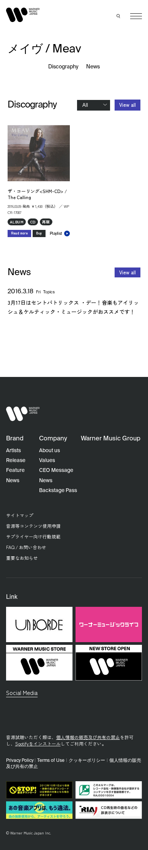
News (93, 67)
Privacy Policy (19, 760)
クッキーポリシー (87, 760)
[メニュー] (136, 16)
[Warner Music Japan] (23, 414)
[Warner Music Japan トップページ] (23, 14)
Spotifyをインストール (38, 743)
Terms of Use (51, 760)
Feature (15, 470)
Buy (39, 233)
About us (49, 450)
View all (127, 104)
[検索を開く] (118, 16)
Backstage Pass (58, 490)
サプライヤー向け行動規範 (33, 536)
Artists (13, 450)
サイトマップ (19, 515)
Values (47, 460)
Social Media (22, 692)
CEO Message (56, 470)
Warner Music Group (110, 438)
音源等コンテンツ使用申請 (33, 525)
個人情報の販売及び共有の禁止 (88, 737)
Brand (15, 438)
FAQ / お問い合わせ (26, 547)
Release (15, 460)
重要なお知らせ (22, 557)
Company (53, 438)
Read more (19, 233)
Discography (63, 67)
